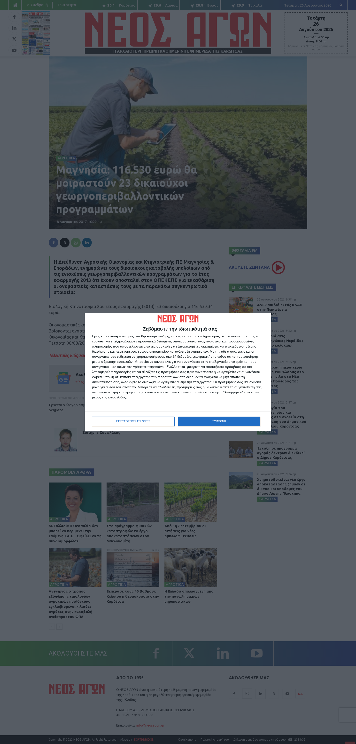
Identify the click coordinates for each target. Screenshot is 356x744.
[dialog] (178, 372)
